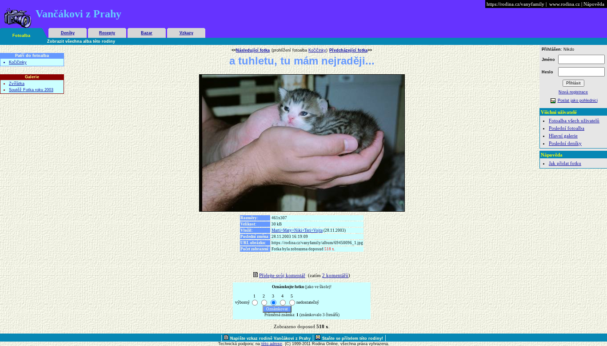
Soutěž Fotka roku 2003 (31, 90)
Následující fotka (253, 50)
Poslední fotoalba (566, 128)
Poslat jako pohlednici (578, 100)
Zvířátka (16, 83)
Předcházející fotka (348, 50)
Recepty (107, 33)
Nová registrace (573, 92)
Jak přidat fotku (565, 163)
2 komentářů (335, 275)
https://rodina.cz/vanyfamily (515, 4)
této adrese (271, 344)
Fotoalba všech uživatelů (574, 120)
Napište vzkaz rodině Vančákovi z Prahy (270, 338)
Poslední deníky (565, 143)
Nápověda (593, 4)
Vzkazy (186, 33)
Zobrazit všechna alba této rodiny (81, 41)
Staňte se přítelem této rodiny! (352, 338)
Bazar (146, 33)
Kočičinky (18, 62)
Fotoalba (21, 35)
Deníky (68, 33)
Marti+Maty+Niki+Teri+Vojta (297, 230)
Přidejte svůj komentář (282, 275)
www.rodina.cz (564, 4)
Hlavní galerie (563, 135)
